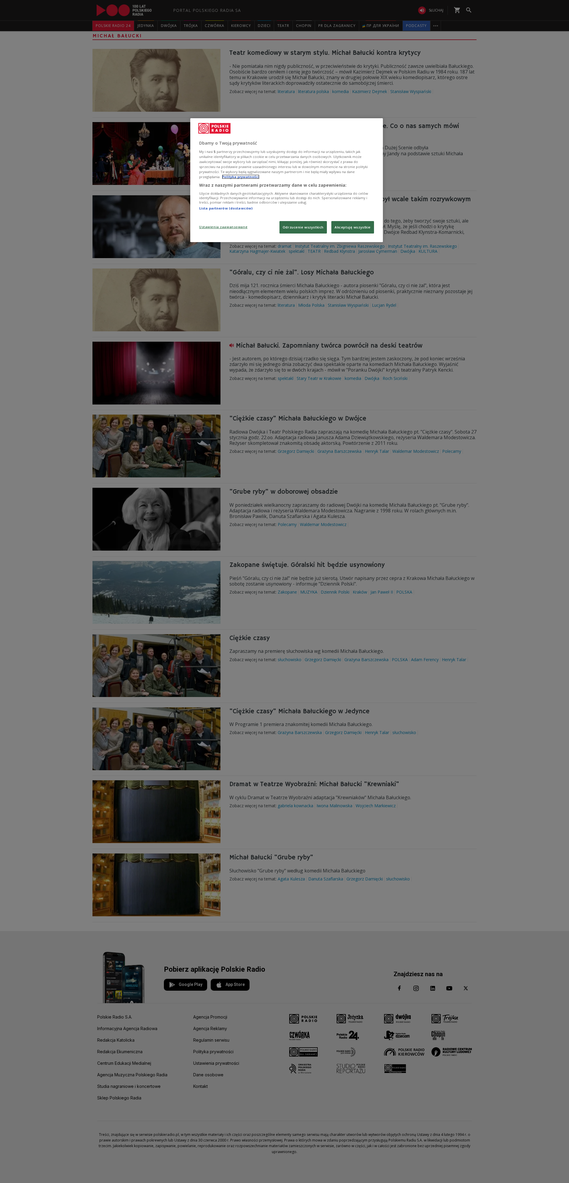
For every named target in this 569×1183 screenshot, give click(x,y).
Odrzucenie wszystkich (303, 227)
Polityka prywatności (240, 177)
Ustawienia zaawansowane (223, 227)
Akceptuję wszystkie (353, 227)
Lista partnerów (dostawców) (225, 208)
